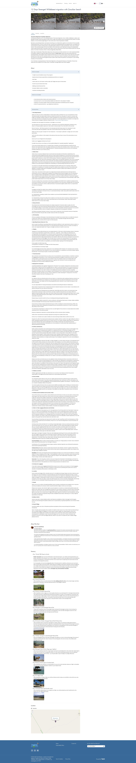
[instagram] (35, 750)
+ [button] (32, 711)
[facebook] (32, 750)
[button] (32, 21)
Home (57, 743)
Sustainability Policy (60, 745)
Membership (59, 3)
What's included (35, 71)
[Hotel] (55, 721)
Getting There (35, 109)
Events (70, 3)
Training (65, 3)
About (74, 3)
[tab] (55, 71)
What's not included (36, 94)
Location (42, 33)
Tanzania (34, 708)
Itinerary (37, 33)
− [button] (32, 712)
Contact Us (74, 743)
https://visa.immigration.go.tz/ (61, 120)
